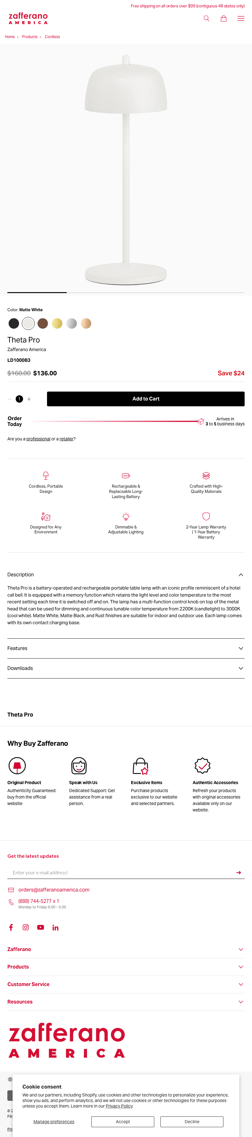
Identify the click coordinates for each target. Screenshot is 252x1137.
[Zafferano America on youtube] (40, 927)
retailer (66, 439)
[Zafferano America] (33, 18)
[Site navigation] (241, 18)
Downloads (20, 668)
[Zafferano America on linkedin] (55, 927)
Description (20, 574)
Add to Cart (145, 399)
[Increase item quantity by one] (29, 399)
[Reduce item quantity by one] (9, 399)
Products (29, 36)
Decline (192, 1121)
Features (17, 648)
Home (10, 36)
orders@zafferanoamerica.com (53, 890)
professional (38, 439)
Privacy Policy (119, 1106)
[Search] (206, 18)
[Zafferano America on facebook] (11, 927)
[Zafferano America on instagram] (26, 927)
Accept (123, 1121)
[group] (95, 782)
